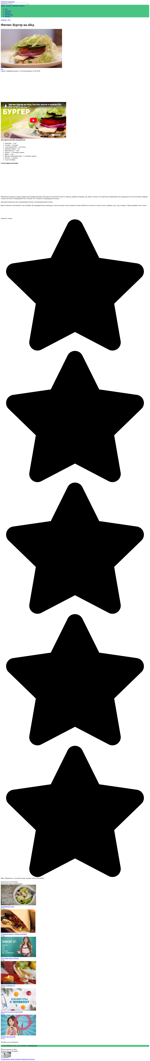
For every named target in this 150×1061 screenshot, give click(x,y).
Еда (6, 9)
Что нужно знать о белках (10, 958)
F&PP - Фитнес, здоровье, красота (12, 5)
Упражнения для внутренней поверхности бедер (18, 1059)
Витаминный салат (7, 906)
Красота (8, 13)
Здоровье (8, 11)
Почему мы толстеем (8, 1037)
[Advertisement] (62, 86)
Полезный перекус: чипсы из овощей (14, 934)
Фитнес (7, 16)
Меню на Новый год (8, 985)
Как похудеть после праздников (12, 1012)
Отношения (9, 14)
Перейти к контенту (8, 2)
